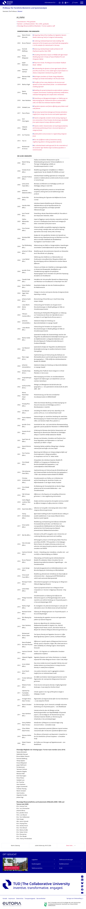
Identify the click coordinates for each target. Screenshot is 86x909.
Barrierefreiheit (41, 898)
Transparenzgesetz (30, 898)
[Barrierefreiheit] (63, 3)
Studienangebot (36, 864)
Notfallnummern (64, 864)
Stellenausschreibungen (66, 859)
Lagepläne (35, 859)
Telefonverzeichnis (37, 868)
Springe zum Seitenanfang (74, 898)
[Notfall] (60, 3)
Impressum (11, 898)
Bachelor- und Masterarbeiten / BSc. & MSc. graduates (33, 24)
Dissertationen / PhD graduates (26, 21)
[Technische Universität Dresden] (8, 2)
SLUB (60, 868)
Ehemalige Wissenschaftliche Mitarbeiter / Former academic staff (36, 26)
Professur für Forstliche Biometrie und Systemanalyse (25, 8)
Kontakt (5, 898)
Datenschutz (19, 898)
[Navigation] (81, 2)
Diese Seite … (70, 845)
